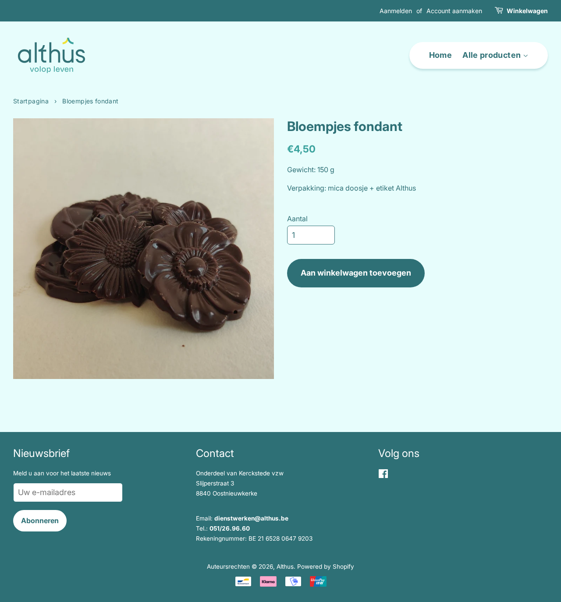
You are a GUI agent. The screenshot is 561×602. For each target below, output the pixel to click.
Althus (285, 566)
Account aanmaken (454, 10)
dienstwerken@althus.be (251, 518)
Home (440, 55)
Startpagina (31, 101)
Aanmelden (396, 10)
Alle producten (492, 55)
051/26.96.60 (229, 528)
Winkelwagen (527, 10)
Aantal (297, 218)
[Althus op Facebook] (383, 475)
